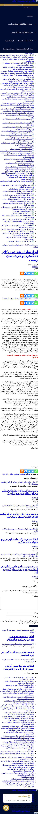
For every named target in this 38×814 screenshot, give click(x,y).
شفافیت (17, 474)
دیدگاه (35, 596)
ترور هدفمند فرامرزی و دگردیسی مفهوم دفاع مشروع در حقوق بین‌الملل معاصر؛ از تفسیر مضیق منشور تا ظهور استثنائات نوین (17, 105)
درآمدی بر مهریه (26, 179)
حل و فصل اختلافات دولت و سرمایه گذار (18, 171)
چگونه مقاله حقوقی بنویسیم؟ (22, 211)
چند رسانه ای (28, 32)
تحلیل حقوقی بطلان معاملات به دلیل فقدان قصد (16, 151)
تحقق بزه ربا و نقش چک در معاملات (20, 177)
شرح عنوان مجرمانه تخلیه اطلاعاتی (20, 189)
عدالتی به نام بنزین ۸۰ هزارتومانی (21, 149)
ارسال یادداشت (13, 24)
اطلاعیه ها (29, 40)
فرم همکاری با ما (8, 49)
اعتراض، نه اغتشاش (25, 147)
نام (36, 613)
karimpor (35, 267)
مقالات (23, 24)
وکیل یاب (30, 49)
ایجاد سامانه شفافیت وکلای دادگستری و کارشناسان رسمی (20, 256)
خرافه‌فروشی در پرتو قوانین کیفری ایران (18, 169)
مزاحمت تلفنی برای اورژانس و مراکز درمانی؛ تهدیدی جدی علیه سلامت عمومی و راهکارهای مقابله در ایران (18, 221)
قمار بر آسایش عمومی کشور (22, 213)
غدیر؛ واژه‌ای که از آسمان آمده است (19, 241)
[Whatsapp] (36, 273)
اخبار (26, 245)
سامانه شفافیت (25, 474)
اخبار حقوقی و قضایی (16, 245)
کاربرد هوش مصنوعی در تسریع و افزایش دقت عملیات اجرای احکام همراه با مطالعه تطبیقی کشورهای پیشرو (17, 155)
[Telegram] (29, 273)
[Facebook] (25, 273)
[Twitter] (32, 273)
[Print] (22, 273)
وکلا (4, 474)
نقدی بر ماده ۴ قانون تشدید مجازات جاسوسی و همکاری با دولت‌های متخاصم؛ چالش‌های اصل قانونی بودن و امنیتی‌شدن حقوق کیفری (17, 85)
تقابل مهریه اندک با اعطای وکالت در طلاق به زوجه (17, 751)
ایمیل (35, 617)
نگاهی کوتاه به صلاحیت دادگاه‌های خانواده (18, 167)
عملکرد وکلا (10, 474)
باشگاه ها (30, 16)
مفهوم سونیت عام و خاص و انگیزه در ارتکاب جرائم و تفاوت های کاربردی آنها (19, 569)
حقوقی (30, 24)
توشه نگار (24, 57)
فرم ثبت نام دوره (22, 49)
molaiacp (35, 498)
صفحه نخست (28, 8)
